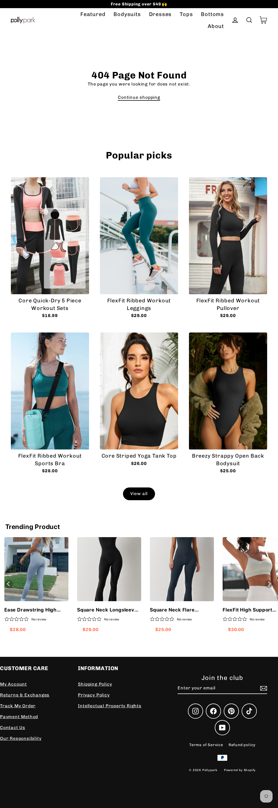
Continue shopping (139, 97)
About (216, 26)
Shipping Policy (95, 684)
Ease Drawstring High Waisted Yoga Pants (30, 610)
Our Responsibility (20, 738)
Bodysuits (127, 14)
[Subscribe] (262, 688)
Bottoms (212, 14)
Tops (186, 14)
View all (139, 493)
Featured (92, 14)
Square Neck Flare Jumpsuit (172, 610)
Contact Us (12, 727)
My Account (13, 684)
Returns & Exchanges (24, 695)
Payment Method (19, 716)
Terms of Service (206, 745)
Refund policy (242, 745)
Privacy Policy (93, 695)
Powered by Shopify (240, 770)
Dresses (160, 14)
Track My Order (18, 705)
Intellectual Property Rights (109, 705)
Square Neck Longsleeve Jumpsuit (107, 610)
